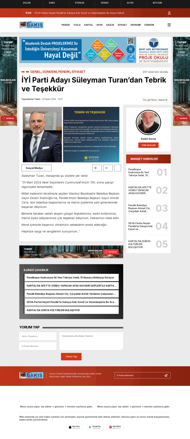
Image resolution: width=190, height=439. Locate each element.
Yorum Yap (71, 356)
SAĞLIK (110, 25)
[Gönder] (167, 375)
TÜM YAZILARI (148, 145)
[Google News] (155, 99)
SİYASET (122, 25)
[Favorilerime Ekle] (117, 168)
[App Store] (74, 427)
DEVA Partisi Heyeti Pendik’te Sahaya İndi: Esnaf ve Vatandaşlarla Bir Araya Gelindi (72, 302)
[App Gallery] (115, 427)
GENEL (35, 72)
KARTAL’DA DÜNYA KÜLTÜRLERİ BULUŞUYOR (53, 310)
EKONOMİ (136, 25)
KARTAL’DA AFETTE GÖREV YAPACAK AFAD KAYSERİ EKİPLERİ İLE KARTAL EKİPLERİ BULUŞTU (71, 285)
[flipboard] (110, 395)
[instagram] (91, 395)
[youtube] (101, 395)
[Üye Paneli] (168, 13)
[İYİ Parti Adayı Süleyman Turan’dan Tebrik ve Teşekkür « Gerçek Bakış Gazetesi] (31, 24)
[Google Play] (95, 427)
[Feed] (120, 395)
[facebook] (71, 395)
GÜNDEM (149, 25)
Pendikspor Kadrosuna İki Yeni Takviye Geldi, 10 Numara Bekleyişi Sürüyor (70, 277)
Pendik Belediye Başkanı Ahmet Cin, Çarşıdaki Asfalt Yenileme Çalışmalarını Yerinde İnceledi (71, 293)
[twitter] (81, 395)
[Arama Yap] (162, 13)
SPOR (99, 25)
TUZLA (77, 25)
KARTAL (88, 25)
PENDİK (66, 25)
